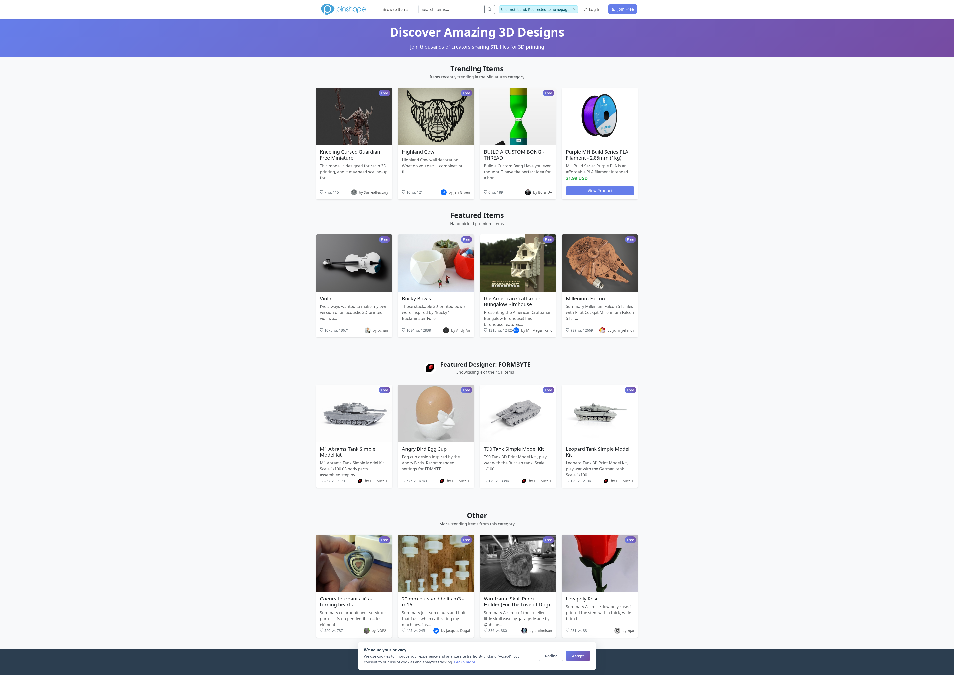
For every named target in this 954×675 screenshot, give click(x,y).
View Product (600, 190)
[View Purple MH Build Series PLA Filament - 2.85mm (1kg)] (600, 116)
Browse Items (395, 9)
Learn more (464, 662)
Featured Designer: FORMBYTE (485, 364)
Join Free (625, 9)
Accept (578, 655)
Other (477, 515)
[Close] (574, 9)
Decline (551, 655)
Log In (594, 9)
